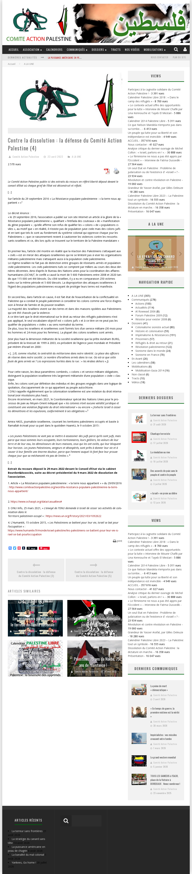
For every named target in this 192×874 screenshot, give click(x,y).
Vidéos (136, 382)
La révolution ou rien (160, 452)
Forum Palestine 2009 (148, 315)
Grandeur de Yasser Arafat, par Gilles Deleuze (155, 188)
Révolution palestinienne (150, 347)
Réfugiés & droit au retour (151, 343)
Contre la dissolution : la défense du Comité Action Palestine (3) (36, 574)
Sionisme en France (147, 354)
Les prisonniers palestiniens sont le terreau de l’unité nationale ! (36, 621)
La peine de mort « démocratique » (159, 688)
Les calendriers (141, 362)
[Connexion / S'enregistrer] (185, 49)
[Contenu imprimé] (116, 173)
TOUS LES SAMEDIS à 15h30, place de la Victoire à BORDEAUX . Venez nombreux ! (165, 780)
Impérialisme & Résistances (152, 335)
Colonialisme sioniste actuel (152, 327)
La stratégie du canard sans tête (156, 258)
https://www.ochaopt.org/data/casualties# (36, 501)
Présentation (135, 211)
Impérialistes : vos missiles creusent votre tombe (163, 737)
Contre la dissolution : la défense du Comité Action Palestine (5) (94, 574)
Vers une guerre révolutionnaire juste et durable (96, 621)
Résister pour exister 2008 (151, 319)
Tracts (116, 49)
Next (180, 253)
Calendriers (54, 49)
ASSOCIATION (31, 49)
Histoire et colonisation (149, 331)
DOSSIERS (98, 49)
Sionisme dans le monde (150, 351)
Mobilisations (153, 49)
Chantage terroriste (160, 434)
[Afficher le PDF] (107, 173)
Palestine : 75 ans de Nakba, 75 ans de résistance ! (97, 662)
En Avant (137, 358)
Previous (131, 253)
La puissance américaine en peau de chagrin (71, 57)
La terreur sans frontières (163, 415)
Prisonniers (142, 339)
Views (156, 520)
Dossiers (137, 323)
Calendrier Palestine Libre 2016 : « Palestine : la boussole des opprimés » (37, 659)
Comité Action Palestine (26, 156)
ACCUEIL (14, 49)
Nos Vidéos (132, 49)
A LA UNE (76, 156)
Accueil (11, 64)
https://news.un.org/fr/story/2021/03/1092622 (73, 516)
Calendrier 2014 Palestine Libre (146, 121)
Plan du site (179, 57)
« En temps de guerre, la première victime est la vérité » (164, 712)
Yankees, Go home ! (24, 862)
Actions (139, 303)
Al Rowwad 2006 (145, 311)
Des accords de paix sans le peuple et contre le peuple (163, 473)
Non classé (138, 374)
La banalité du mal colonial (28, 854)
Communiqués (76, 49)
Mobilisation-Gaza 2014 (149, 370)
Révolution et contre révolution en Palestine (154, 180)
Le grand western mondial (163, 757)
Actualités (141, 307)
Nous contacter (159, 57)
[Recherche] (176, 49)
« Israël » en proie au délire (163, 493)
